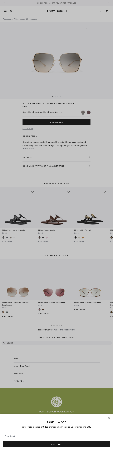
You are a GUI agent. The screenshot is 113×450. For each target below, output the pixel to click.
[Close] (109, 418)
